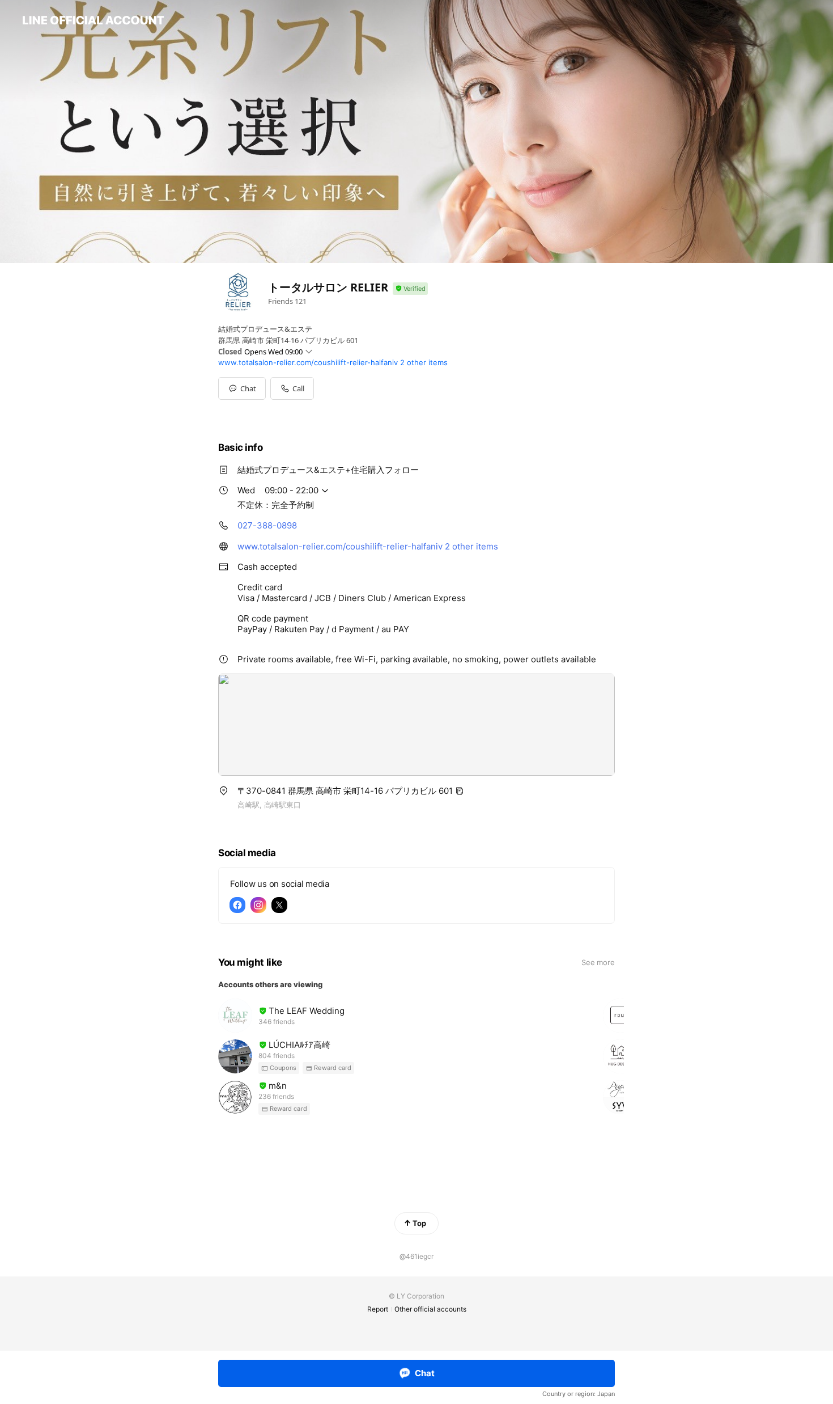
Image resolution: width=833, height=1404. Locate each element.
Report (377, 1309)
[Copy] (459, 791)
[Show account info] (410, 288)
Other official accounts (430, 1309)
